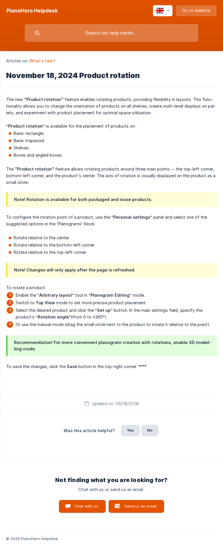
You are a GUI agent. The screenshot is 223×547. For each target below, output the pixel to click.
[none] (32, 10)
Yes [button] (130, 430)
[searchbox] (111, 33)
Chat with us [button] (86, 506)
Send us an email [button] (140, 506)
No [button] (149, 430)
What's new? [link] (42, 60)
